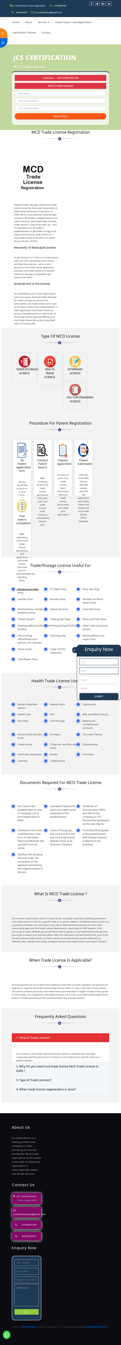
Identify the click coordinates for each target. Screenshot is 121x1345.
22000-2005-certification (54, 1111)
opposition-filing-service (63, 1104)
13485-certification (106, 1111)
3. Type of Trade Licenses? (33, 1080)
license (49, 1108)
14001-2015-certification (27, 1111)
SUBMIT (98, 696)
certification (81, 1108)
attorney (109, 1104)
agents (4, 1108)
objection (83, 1104)
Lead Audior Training (24, 32)
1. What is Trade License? (33, 1038)
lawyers (93, 1104)
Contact (46, 32)
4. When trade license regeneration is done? (46, 1089)
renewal (26, 1108)
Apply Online (60, 116)
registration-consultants (36, 1104)
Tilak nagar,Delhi (27, 1200)
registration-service (11, 1104)
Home (16, 22)
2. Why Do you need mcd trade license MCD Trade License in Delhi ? (57, 1068)
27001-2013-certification (82, 1111)
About (28, 22)
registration (15, 1108)
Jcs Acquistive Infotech (95, 1326)
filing (101, 1104)
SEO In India (28, 1326)
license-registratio (64, 1108)
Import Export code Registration (73, 22)
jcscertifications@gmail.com (48, 12)
